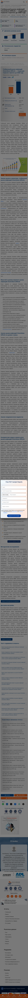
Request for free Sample (14, 515)
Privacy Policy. (14, 511)
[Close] (26, 480)
